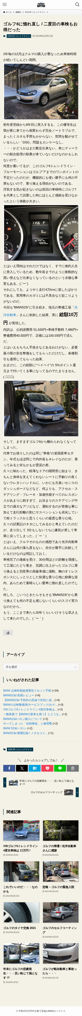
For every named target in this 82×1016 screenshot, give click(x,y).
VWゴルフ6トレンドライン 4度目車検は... (30, 709)
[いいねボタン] (8, 633)
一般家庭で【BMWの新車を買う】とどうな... (32, 714)
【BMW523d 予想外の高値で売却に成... (28, 700)
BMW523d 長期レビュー (18, 695)
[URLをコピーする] (73, 768)
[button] (9, 768)
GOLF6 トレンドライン (19, 36)
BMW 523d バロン (15, 728)
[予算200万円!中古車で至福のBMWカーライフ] (41, 4)
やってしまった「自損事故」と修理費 (27, 723)
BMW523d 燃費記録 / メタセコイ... (25, 733)
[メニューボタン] (4, 4)
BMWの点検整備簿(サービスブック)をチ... (30, 704)
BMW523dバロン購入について (22, 719)
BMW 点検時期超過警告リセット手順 (27, 690)
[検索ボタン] (77, 4)
